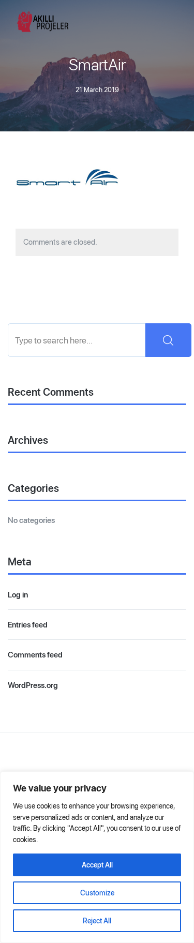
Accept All (97, 865)
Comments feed (35, 655)
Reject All (97, 921)
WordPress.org (33, 685)
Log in (18, 595)
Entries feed (28, 625)
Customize (97, 893)
